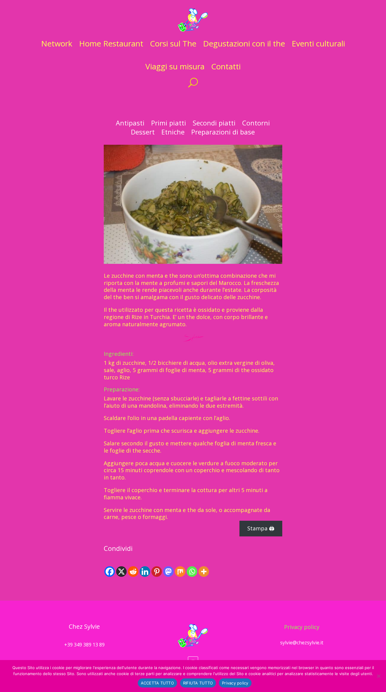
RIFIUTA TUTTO (198, 683)
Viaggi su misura (174, 66)
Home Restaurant (111, 43)
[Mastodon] (168, 571)
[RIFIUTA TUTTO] (378, 676)
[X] (121, 571)
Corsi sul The (173, 43)
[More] (203, 571)
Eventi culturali (318, 43)
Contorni (256, 124)
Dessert (143, 133)
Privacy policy (301, 626)
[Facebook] (109, 571)
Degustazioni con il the (244, 43)
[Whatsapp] (192, 571)
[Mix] (180, 571)
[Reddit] (133, 571)
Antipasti (130, 124)
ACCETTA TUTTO (157, 683)
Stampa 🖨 (260, 528)
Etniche (173, 133)
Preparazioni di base (223, 133)
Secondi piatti (214, 124)
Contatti (226, 66)
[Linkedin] (145, 571)
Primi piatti (168, 124)
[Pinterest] (156, 571)
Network (56, 43)
